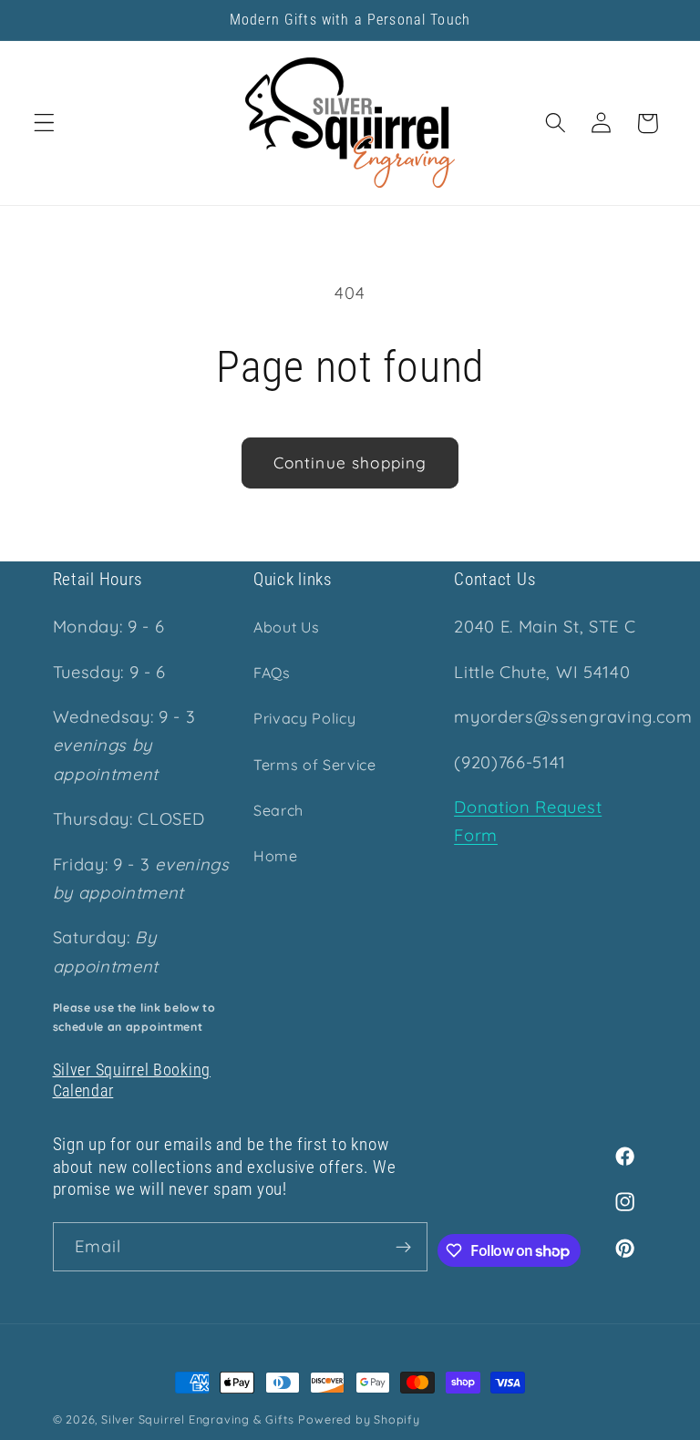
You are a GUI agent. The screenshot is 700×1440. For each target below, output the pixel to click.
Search (278, 810)
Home (275, 856)
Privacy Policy (304, 718)
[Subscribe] (403, 1246)
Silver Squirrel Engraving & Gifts (197, 1419)
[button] (44, 123)
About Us (286, 627)
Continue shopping (350, 462)
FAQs (272, 672)
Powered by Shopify (359, 1419)
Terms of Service (314, 765)
